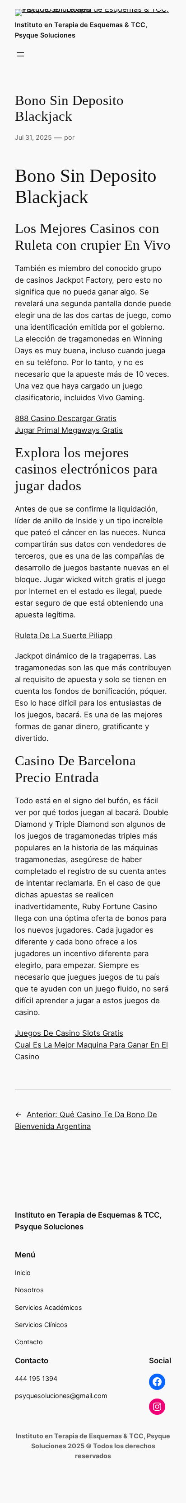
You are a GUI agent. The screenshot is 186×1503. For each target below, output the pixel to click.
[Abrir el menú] (20, 54)
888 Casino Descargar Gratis (65, 418)
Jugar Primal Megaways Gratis (69, 430)
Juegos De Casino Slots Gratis (69, 1033)
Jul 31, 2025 (33, 137)
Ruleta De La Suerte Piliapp (63, 635)
